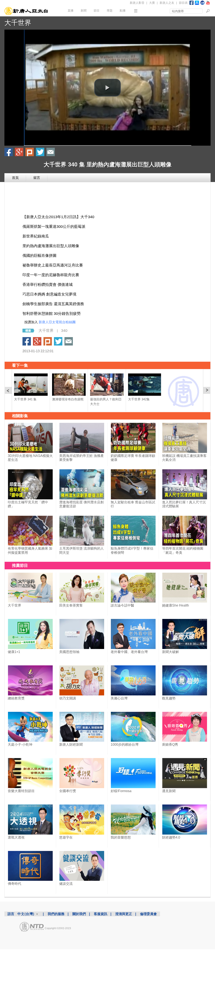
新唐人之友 (167, 2)
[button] (107, 87)
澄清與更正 (123, 914)
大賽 (152, 2)
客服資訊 (100, 914)
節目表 (183, 2)
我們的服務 (56, 914)
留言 (36, 177)
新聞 (84, 10)
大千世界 (17, 22)
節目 (97, 10)
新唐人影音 (137, 2)
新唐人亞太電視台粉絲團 (57, 322)
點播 (123, 10)
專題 (110, 10)
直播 (70, 10)
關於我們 (79, 914)
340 (64, 330)
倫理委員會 (148, 914)
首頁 (15, 177)
